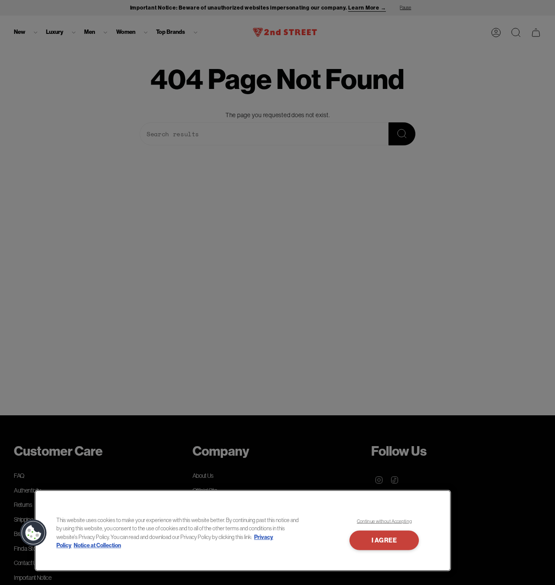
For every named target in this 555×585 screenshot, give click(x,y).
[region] (243, 530)
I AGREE (384, 540)
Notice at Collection (97, 545)
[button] (33, 533)
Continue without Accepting (384, 520)
